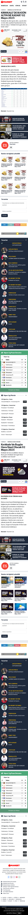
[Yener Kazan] (4, 294)
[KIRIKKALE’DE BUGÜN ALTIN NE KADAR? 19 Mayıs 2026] (7, 172)
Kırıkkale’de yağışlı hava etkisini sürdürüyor (20, 586)
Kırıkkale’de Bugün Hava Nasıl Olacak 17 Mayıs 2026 (20, 612)
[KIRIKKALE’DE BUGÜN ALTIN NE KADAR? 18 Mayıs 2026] (21, 172)
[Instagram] (14, 877)
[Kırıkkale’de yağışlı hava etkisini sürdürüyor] (21, 580)
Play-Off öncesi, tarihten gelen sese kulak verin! (17, 265)
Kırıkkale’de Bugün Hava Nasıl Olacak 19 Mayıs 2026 (20, 599)
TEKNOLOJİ (22, 901)
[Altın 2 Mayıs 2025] (14, 97)
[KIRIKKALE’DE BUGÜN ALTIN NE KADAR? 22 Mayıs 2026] (7, 159)
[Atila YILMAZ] (4, 257)
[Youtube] (16, 877)
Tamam (19, 913)
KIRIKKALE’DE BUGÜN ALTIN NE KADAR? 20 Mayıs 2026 (20, 165)
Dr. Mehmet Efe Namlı (15, 284)
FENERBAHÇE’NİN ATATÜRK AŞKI (17, 331)
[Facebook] (8, 877)
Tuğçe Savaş (12, 343)
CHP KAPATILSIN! (16, 245)
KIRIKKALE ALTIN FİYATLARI (14, 10)
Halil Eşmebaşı (13, 263)
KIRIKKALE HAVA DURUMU (14, 441)
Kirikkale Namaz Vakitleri (9, 885)
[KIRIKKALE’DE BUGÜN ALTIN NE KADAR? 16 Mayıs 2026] (21, 186)
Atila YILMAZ (12, 256)
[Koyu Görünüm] (21, 2)
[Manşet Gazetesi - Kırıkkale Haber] (6, 2)
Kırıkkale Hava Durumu (8, 883)
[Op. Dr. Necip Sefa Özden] (4, 272)
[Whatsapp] (19, 877)
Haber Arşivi (6, 893)
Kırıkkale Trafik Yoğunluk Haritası (11, 886)
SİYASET (24, 5)
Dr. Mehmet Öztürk (14, 278)
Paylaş (4, 51)
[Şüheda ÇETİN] (4, 337)
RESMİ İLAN (4, 5)
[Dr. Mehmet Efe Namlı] (4, 286)
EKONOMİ (22, 897)
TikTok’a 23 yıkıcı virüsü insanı (17, 295)
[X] (11, 877)
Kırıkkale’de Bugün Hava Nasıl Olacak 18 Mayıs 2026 (6, 612)
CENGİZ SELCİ (12, 306)
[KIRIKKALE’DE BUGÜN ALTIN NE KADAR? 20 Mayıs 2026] (21, 159)
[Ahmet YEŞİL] (4, 315)
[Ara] (23, 2)
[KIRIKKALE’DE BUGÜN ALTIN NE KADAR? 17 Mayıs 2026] (7, 186)
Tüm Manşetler (6, 890)
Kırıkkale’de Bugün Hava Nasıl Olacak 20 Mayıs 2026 (6, 599)
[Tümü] (26, 240)
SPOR (16, 901)
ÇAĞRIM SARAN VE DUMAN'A (17, 258)
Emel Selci (12, 144)
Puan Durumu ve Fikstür (8, 888)
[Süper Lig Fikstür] (26, 395)
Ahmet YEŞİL (12, 314)
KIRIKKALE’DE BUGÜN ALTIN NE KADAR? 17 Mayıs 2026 (6, 192)
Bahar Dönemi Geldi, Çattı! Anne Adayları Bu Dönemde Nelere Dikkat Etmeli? (18, 287)
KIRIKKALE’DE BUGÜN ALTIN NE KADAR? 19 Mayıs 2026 (6, 179)
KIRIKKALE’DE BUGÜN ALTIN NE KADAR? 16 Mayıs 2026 (20, 192)
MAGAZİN (11, 899)
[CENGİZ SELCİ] (4, 308)
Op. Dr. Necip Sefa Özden (16, 270)
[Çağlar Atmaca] (6, 243)
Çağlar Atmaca (16, 243)
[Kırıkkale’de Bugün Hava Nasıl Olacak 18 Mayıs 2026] (7, 606)
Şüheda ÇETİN (13, 335)
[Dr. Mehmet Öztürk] (4, 279)
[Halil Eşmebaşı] (4, 264)
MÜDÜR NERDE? (13, 316)
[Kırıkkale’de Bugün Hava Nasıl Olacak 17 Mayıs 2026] (21, 606)
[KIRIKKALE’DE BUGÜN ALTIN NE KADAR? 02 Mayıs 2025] (14, 41)
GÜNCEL (17, 5)
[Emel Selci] (4, 145)
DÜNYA (10, 897)
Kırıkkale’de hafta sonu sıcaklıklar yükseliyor (6, 586)
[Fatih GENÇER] (4, 323)
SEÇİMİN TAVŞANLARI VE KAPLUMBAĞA (15, 302)
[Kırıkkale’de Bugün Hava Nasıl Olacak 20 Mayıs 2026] (7, 593)
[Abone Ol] (26, 51)
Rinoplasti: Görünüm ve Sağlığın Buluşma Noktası (17, 273)
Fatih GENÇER (12, 322)
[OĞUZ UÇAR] (4, 330)
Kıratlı (10, 324)
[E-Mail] (11, 147)
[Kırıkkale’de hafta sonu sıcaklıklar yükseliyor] (7, 580)
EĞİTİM (16, 897)
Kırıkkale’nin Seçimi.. (14, 280)
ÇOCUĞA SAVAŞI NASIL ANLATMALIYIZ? (15, 338)
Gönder (4, 215)
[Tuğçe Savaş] (4, 345)
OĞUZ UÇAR (12, 329)
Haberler (3, 10)
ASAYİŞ (12, 5)
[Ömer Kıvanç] (4, 301)
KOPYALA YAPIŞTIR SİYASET (16, 251)
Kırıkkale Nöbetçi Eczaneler (9, 881)
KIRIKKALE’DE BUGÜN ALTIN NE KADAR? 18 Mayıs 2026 (20, 179)
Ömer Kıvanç (12, 299)
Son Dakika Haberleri (8, 891)
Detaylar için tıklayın (14, 390)
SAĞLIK (4, 901)
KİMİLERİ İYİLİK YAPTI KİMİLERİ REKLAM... (16, 345)
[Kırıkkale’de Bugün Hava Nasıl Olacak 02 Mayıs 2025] (14, 471)
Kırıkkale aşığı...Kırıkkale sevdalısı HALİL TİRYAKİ (18, 309)
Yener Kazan (12, 292)
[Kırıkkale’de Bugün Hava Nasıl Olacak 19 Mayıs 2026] (21, 593)
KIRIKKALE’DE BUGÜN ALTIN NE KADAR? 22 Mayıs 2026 (6, 165)
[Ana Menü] (25, 2)
